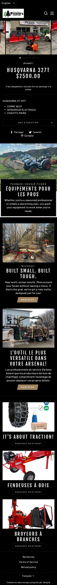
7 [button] (35, 58)
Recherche (29, 556)
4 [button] (28, 58)
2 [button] (23, 58)
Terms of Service (28, 562)
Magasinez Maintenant (28, 443)
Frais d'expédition (14, 86)
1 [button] (20, 58)
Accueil (27, 63)
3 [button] (25, 58)
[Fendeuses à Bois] (28, 465)
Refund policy (28, 567)
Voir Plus (27, 300)
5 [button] (30, 58)
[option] (28, 37)
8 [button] (37, 58)
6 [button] (32, 58)
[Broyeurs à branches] (28, 514)
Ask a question (28, 123)
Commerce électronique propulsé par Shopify (28, 582)
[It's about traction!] (28, 417)
